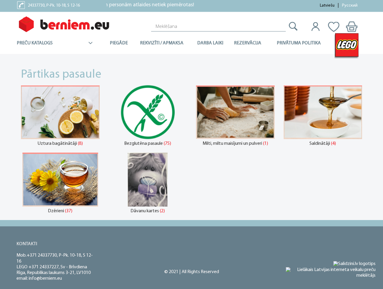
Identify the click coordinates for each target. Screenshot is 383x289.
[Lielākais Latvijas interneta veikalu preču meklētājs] (331, 272)
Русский (350, 5)
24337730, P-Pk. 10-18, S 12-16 (54, 5)
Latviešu (327, 5)
